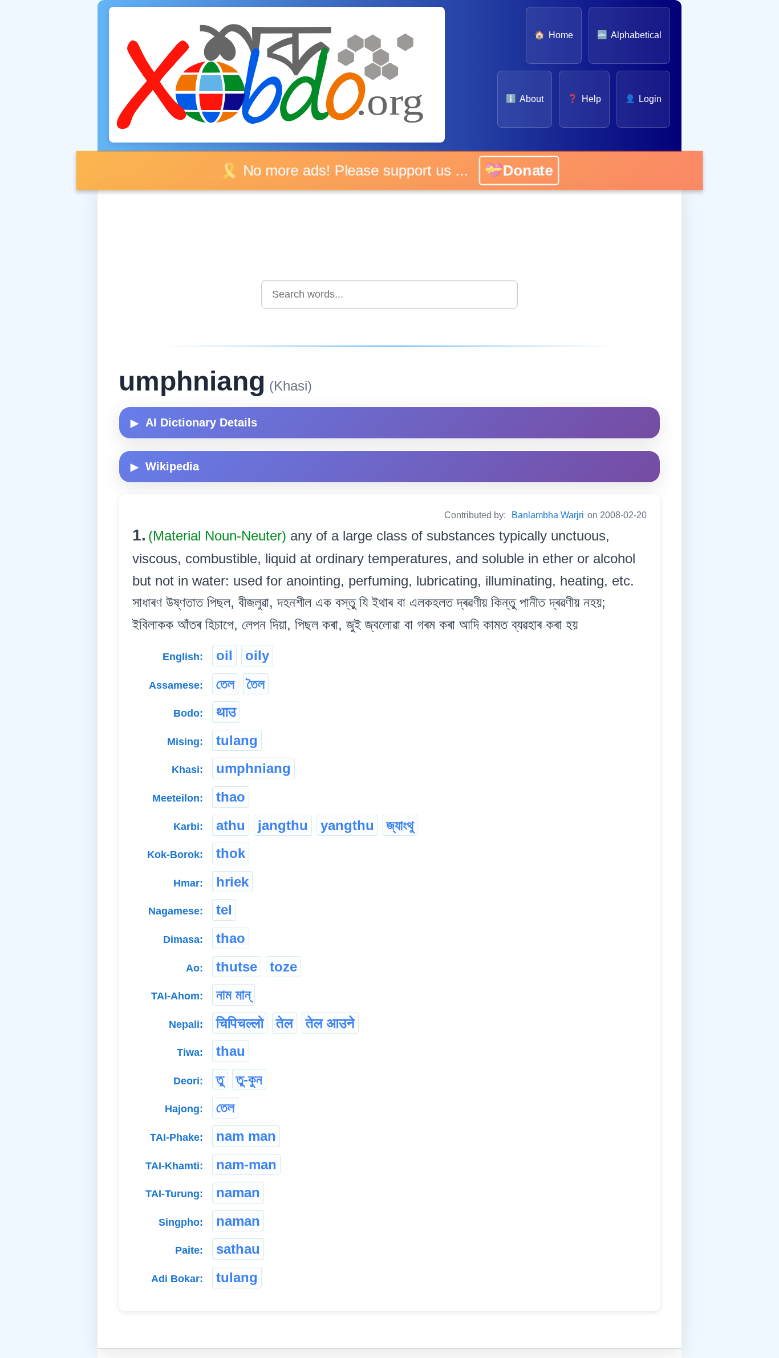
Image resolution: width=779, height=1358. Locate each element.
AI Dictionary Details (194, 422)
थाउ (226, 711)
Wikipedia (165, 466)
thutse (236, 966)
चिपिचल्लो (239, 1023)
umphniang (253, 768)
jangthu (283, 825)
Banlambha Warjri (548, 515)
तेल (284, 1023)
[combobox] (389, 294)
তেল (225, 684)
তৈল (256, 684)
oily (257, 655)
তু (220, 1079)
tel (224, 909)
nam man (246, 1136)
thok (230, 853)
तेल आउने (330, 1023)
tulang (237, 740)
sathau (238, 1249)
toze (283, 966)
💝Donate (517, 170)
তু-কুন (249, 1079)
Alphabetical (629, 35)
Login (643, 99)
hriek (232, 881)
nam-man (246, 1164)
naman (238, 1192)
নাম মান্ (233, 994)
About (524, 99)
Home (553, 35)
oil (224, 655)
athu (230, 825)
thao (230, 796)
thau (230, 1051)
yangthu (347, 825)
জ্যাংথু (400, 825)
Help (584, 99)
